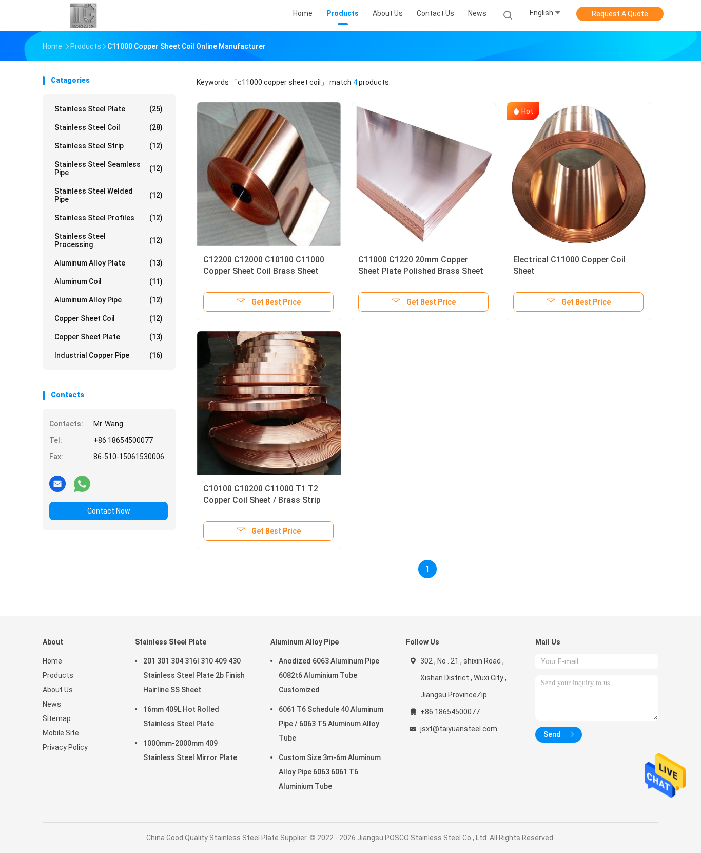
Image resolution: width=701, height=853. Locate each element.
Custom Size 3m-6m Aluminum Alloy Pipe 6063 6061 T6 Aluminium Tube (330, 771)
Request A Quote (620, 14)
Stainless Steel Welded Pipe (108, 195)
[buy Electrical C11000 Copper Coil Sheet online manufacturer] (579, 174)
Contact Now (108, 511)
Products (58, 675)
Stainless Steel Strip (108, 146)
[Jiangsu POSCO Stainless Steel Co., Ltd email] (57, 483)
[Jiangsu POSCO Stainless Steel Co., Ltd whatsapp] (82, 483)
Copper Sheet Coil (108, 318)
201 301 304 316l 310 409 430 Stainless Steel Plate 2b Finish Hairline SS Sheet (194, 675)
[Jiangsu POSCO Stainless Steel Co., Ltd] (82, 15)
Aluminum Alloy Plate (108, 263)
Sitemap (57, 718)
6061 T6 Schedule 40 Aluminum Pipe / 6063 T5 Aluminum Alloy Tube (331, 723)
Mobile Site (61, 733)
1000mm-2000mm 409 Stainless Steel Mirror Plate (190, 750)
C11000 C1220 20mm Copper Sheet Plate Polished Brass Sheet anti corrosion (420, 271)
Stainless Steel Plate (108, 109)
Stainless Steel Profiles (108, 218)
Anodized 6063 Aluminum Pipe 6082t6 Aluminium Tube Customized (329, 675)
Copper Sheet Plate (108, 337)
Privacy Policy (65, 747)
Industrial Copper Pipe (108, 355)
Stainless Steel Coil (108, 127)
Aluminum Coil (108, 281)
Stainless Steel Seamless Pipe (108, 168)
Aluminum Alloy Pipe (108, 300)
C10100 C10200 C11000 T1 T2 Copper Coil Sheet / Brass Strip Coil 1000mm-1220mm (262, 500)
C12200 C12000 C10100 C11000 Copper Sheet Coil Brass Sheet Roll (263, 271)
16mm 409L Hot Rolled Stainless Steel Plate (181, 716)
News (52, 704)
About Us (58, 690)
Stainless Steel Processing (108, 240)
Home (52, 661)
